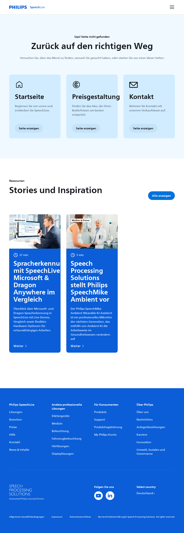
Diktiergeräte (61, 416)
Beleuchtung (60, 431)
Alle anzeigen (161, 195)
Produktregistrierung (108, 427)
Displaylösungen (63, 454)
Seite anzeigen (29, 128)
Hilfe (12, 435)
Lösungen (15, 412)
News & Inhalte (19, 450)
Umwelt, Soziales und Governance (151, 452)
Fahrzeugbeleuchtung (66, 439)
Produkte (100, 412)
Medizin (57, 424)
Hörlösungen (60, 446)
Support (99, 420)
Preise (13, 427)
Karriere (142, 435)
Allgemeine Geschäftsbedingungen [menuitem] (26, 517)
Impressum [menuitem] (57, 517)
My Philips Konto (105, 435)
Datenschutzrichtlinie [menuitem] (80, 517)
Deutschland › (146, 493)
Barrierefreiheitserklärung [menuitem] (111, 517)
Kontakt (14, 442)
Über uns (143, 412)
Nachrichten (145, 420)
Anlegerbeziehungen (151, 427)
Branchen (15, 420)
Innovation (144, 442)
